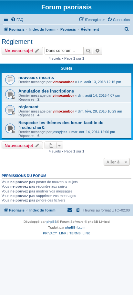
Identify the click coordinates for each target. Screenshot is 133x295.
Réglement (17, 41)
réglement (28, 106)
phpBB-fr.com (75, 227)
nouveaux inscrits (36, 77)
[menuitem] (17, 20)
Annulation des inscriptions (46, 91)
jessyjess (60, 132)
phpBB (51, 221)
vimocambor (63, 82)
